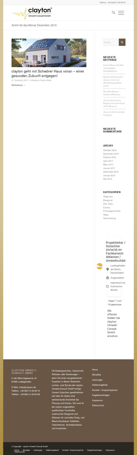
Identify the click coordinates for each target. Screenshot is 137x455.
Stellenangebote (100, 384)
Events (43, 80)
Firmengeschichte (111, 210)
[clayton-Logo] (32, 12)
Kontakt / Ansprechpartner (104, 390)
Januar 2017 (109, 168)
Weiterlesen (17, 85)
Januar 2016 (109, 175)
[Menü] (121, 12)
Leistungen (97, 379)
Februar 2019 (109, 157)
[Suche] (113, 12)
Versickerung (109, 218)
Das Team (108, 203)
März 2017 (108, 164)
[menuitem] (113, 12)
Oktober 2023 (109, 150)
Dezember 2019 (110, 153)
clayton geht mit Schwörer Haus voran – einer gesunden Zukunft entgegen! (48, 73)
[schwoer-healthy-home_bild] (49, 53)
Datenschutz (98, 405)
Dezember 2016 (110, 171)
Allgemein (108, 196)
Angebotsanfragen (101, 395)
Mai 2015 (107, 178)
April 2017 (108, 160)
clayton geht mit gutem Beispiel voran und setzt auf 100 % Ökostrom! (113, 103)
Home (95, 369)
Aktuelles (96, 374)
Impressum (97, 400)
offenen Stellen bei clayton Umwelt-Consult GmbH (113, 323)
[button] (7, 447)
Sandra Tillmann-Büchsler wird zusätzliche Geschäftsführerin (113, 68)
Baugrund (35, 80)
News (49, 80)
